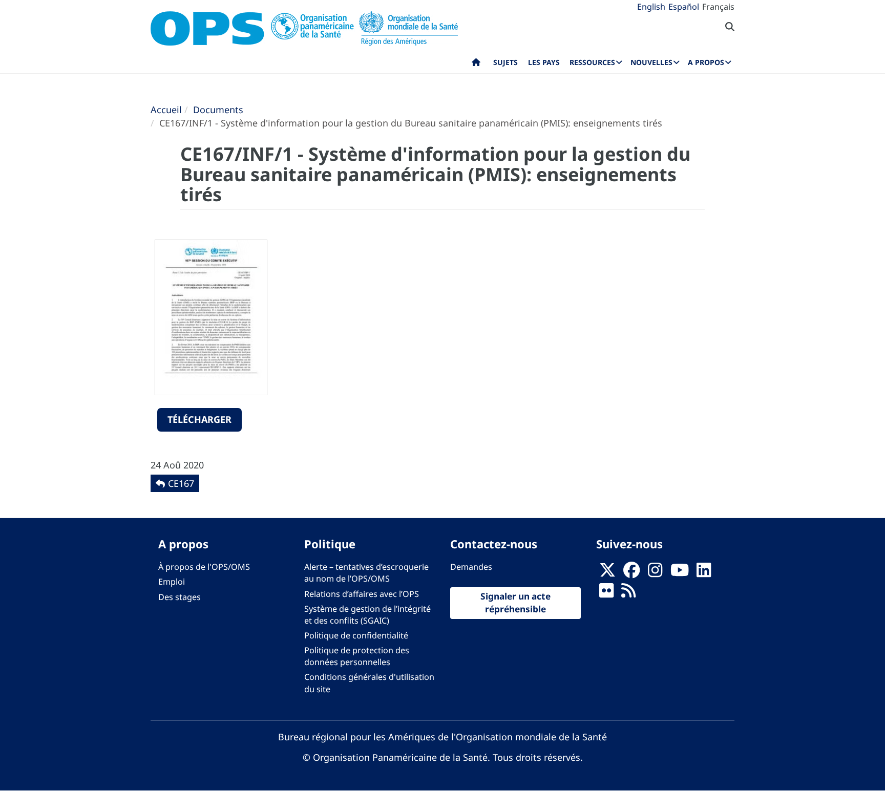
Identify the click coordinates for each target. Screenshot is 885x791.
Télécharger (199, 419)
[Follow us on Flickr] (606, 594)
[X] (607, 573)
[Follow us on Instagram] (655, 573)
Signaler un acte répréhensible (515, 602)
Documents (218, 109)
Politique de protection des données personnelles (356, 656)
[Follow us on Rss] (628, 594)
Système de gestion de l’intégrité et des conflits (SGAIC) (367, 614)
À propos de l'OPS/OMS (204, 566)
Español (683, 6)
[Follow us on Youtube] (679, 573)
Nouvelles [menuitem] (651, 62)
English (651, 6)
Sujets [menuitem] (505, 62)
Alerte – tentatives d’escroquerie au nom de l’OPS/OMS (366, 572)
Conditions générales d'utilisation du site (369, 682)
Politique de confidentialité (356, 635)
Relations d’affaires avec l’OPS (361, 594)
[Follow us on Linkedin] (704, 573)
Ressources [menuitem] (592, 62)
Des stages (179, 597)
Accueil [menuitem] (476, 64)
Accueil (166, 109)
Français (718, 6)
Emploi (171, 581)
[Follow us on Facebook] (631, 573)
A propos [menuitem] (706, 62)
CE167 (181, 483)
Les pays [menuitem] (544, 62)
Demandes (471, 566)
